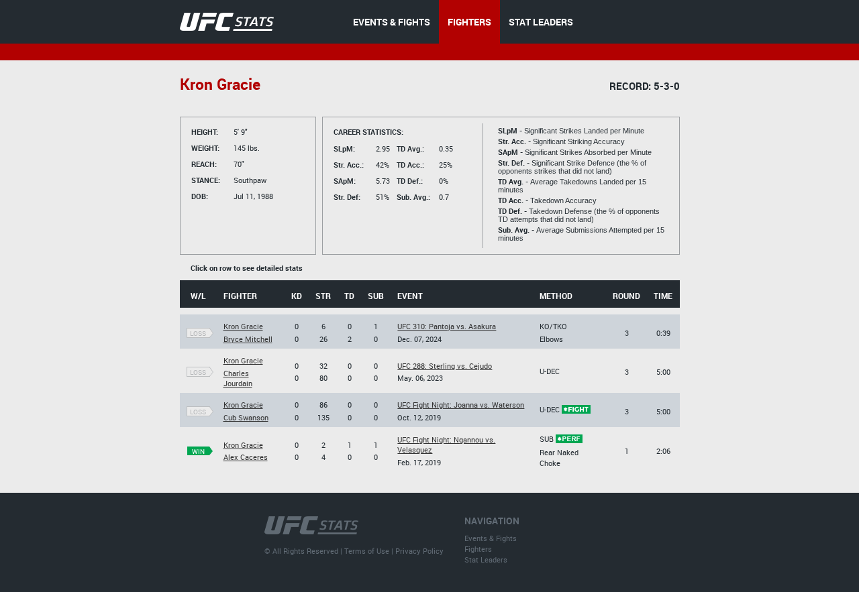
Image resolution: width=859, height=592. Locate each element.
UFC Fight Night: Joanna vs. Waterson (460, 405)
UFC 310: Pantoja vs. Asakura (446, 326)
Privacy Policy (419, 551)
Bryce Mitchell (247, 339)
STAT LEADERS (541, 21)
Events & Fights (490, 538)
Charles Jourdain (237, 378)
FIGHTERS (469, 21)
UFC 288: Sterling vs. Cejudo (444, 366)
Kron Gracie (243, 326)
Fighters (478, 549)
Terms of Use (366, 551)
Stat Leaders (485, 559)
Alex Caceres (245, 457)
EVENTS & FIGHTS (391, 21)
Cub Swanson (245, 417)
